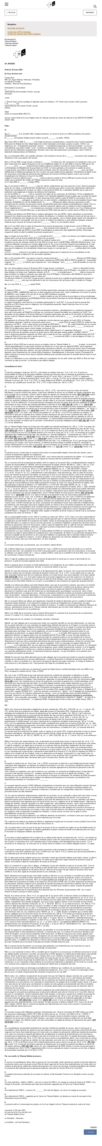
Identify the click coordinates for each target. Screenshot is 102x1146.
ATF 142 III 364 (88, 401)
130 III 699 (20, 495)
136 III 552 (78, 447)
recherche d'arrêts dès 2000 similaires (24, 34)
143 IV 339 (47, 1000)
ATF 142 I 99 (67, 405)
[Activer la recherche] (95, 6)
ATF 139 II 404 (83, 394)
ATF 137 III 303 (87, 493)
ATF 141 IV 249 (20, 439)
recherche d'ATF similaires (19, 32)
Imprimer (90, 12)
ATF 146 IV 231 (25, 1000)
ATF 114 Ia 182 (50, 497)
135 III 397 (11, 396)
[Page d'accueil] (51, 4)
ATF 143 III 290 (11, 577)
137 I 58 (29, 431)
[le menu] (6, 4)
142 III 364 (88, 405)
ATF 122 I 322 (27, 1046)
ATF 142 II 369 (14, 411)
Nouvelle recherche (16, 28)
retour (91, 1132)
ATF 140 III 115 (11, 431)
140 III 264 (42, 439)
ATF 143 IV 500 (40, 447)
